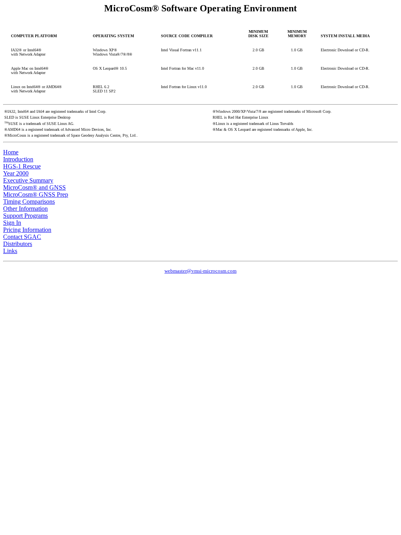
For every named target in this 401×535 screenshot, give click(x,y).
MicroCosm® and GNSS (34, 187)
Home (10, 152)
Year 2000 (16, 173)
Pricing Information (27, 229)
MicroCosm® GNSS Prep (35, 194)
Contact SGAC (22, 236)
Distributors (17, 243)
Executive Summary (28, 180)
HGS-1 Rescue (22, 166)
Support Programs (25, 215)
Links (10, 251)
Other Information (25, 208)
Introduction (18, 159)
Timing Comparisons (29, 201)
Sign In (12, 222)
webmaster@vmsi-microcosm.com (200, 271)
